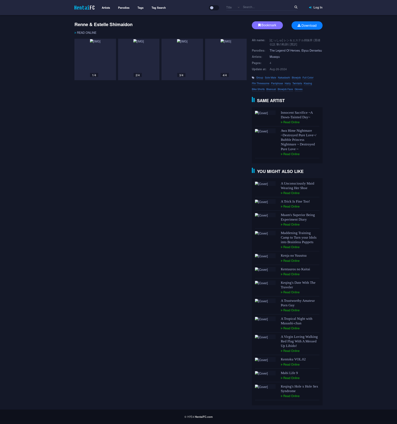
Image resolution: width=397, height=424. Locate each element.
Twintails (297, 83)
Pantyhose (277, 83)
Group (259, 77)
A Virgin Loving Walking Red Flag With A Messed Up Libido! (299, 341)
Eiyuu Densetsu (311, 50)
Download (309, 25)
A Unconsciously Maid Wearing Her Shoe (297, 185)
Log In (318, 7)
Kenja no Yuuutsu (294, 255)
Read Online (86, 32)
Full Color (308, 77)
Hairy (288, 83)
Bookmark (268, 25)
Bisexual (271, 89)
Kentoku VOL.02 (293, 359)
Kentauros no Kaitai (295, 269)
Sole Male (270, 77)
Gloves (299, 89)
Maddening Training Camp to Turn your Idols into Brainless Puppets (299, 237)
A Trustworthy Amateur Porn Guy (298, 303)
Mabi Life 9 (289, 373)
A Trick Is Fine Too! (295, 201)
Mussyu (275, 56)
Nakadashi (284, 77)
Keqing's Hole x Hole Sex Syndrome (299, 388)
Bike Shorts (258, 89)
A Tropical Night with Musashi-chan (296, 321)
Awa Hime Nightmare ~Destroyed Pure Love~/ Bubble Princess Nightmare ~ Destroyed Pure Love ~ (298, 140)
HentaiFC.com (204, 417)
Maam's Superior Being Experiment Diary (298, 217)
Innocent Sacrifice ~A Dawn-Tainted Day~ (297, 115)
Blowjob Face (285, 89)
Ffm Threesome (260, 83)
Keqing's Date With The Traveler (298, 285)
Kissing (308, 83)
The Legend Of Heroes (285, 50)
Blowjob (296, 77)
